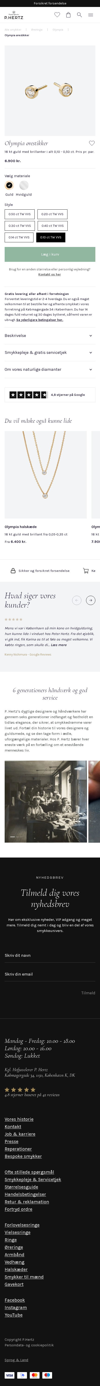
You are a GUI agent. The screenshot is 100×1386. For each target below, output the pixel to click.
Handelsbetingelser (25, 1194)
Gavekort (14, 1284)
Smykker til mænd (24, 1277)
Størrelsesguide (21, 1187)
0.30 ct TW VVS (20, 226)
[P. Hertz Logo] (14, 15)
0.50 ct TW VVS (20, 214)
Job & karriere (20, 1134)
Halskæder (16, 1269)
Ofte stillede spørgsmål (29, 1172)
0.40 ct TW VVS (53, 226)
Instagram (16, 1307)
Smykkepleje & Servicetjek (33, 1179)
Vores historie (19, 1119)
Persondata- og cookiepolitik (29, 1345)
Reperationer (18, 1149)
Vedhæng (14, 1262)
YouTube (14, 1315)
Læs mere (59, 645)
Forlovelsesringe (22, 1225)
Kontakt (13, 1126)
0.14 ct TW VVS (19, 237)
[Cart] (68, 14)
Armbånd (14, 1254)
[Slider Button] (90, 600)
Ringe (11, 1239)
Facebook (15, 1300)
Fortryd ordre (18, 1209)
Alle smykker (13, 29)
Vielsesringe (17, 1232)
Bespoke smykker (23, 1156)
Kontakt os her (49, 274)
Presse (11, 1141)
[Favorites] (57, 14)
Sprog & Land (16, 1360)
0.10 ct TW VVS (50, 237)
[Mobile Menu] (90, 14)
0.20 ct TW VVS (52, 214)
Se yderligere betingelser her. (39, 320)
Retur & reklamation (27, 1201)
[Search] (79, 14)
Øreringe (14, 1247)
